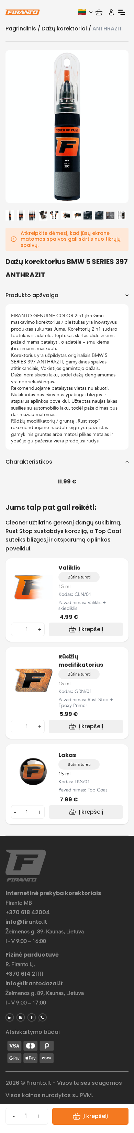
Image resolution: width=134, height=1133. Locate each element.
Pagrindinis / (23, 28)
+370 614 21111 (24, 974)
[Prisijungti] (111, 12)
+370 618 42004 (27, 912)
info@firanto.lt (26, 922)
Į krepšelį (95, 1116)
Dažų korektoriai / (67, 28)
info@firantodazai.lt (34, 983)
